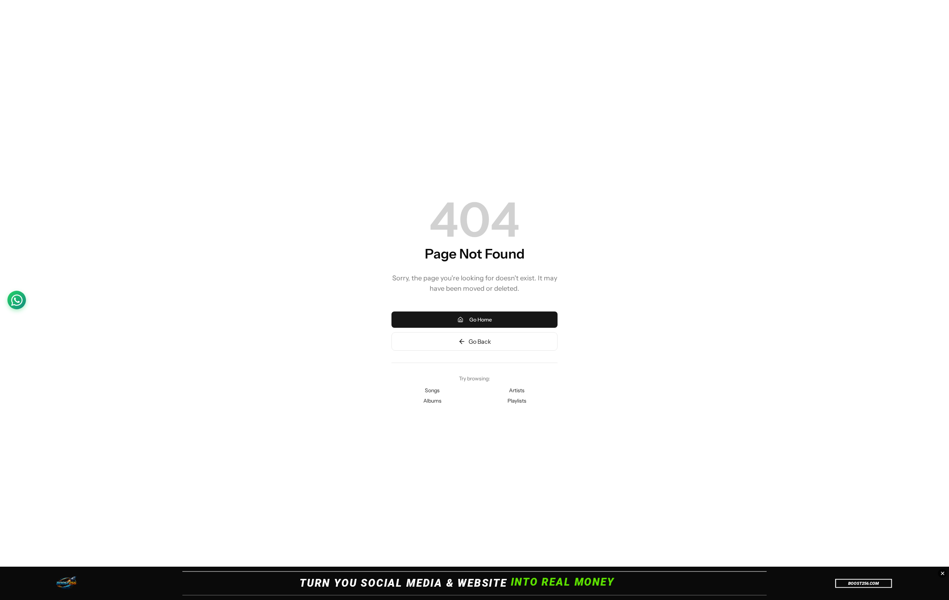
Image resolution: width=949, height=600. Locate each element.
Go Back (480, 341)
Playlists (516, 400)
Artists (517, 390)
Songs (432, 390)
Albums (432, 400)
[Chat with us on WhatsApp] (16, 300)
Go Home (480, 319)
